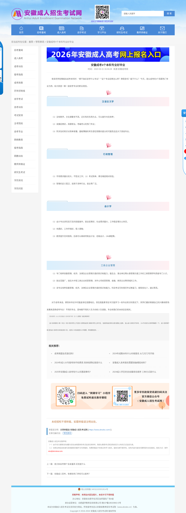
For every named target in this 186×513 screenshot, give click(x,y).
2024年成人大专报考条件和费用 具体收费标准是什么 (78, 362)
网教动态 (18, 156)
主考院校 (18, 123)
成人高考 (61, 32)
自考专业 (18, 131)
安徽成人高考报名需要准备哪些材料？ (129, 362)
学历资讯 (39, 42)
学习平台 (101, 32)
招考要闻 (41, 32)
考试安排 (18, 115)
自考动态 (18, 107)
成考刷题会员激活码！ (64, 353)
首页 (21, 32)
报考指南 (18, 74)
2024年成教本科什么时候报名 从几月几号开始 (133, 353)
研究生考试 (122, 32)
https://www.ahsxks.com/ (99, 430)
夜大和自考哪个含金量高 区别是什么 (69, 464)
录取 (79, 316)
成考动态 (18, 66)
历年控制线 (19, 91)
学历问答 (18, 188)
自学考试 (81, 32)
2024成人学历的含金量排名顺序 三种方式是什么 (134, 372)
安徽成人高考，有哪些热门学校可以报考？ (72, 474)
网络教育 (18, 140)
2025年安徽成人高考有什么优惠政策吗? (72, 372)
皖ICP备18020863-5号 (111, 503)
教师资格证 (142, 32)
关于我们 (162, 32)
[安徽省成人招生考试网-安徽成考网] (46, 22)
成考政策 (18, 83)
